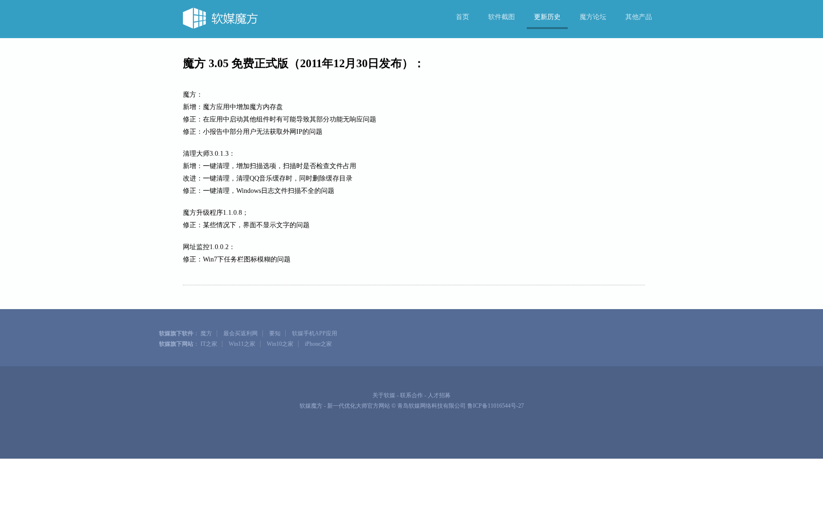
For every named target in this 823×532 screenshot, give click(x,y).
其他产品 (638, 16)
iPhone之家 (318, 344)
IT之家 (209, 344)
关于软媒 (383, 395)
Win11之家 (242, 344)
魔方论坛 (593, 16)
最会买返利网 (240, 333)
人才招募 (439, 395)
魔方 (206, 333)
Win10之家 (280, 344)
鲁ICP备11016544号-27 (495, 405)
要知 (275, 333)
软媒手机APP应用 (314, 333)
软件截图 (501, 16)
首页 (462, 16)
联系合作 (411, 395)
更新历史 (547, 16)
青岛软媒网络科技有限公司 (431, 405)
